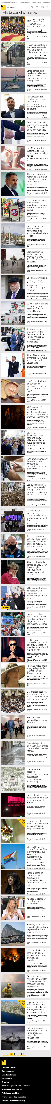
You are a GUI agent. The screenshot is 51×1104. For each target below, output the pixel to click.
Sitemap (5, 1082)
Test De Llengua (24, 2)
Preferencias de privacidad (14, 1097)
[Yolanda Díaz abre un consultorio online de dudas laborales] (25, 908)
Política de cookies (10, 1093)
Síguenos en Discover (9, 2)
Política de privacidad (12, 1090)
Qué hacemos (8, 1071)
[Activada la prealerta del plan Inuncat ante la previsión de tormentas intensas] (25, 753)
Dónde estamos (9, 1075)
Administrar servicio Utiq (13, 1100)
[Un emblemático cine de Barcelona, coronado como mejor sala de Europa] (25, 805)
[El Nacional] (3, 7)
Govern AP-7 (36, 2)
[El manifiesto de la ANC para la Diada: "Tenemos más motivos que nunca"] (25, 28)
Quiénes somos (9, 1067)
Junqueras (46, 2)
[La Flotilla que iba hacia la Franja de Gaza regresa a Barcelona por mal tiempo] (25, 313)
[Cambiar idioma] (42, 7)
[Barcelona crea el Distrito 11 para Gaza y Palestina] (25, 727)
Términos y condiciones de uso (16, 1086)
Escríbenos (7, 1078)
